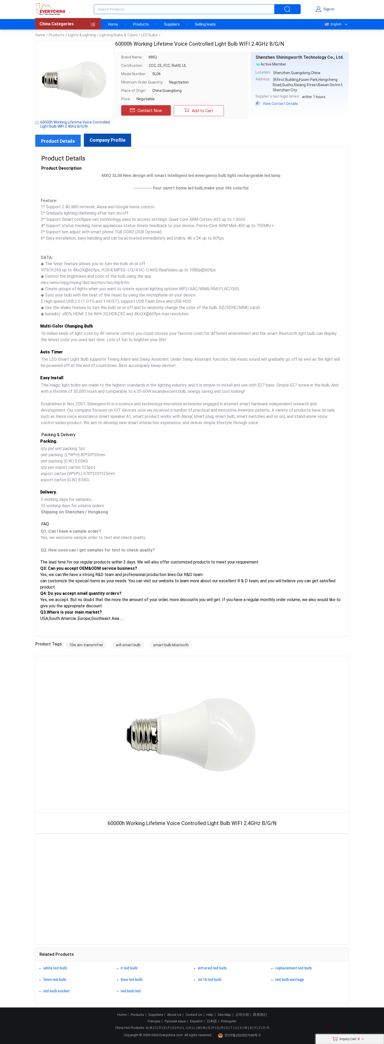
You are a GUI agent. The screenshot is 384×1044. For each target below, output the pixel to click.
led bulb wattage (289, 979)
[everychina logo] (50, 9)
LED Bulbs (149, 35)
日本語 (212, 1021)
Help (209, 1014)
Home (113, 24)
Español (196, 1021)
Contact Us (193, 1014)
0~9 (266, 1028)
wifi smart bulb (128, 645)
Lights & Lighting (82, 35)
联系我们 (260, 1014)
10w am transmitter (86, 645)
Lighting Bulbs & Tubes (119, 35)
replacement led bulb (293, 968)
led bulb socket (56, 991)
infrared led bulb (212, 968)
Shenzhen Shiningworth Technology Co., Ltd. (299, 57)
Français (154, 1021)
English (336, 24)
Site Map (224, 1014)
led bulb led (131, 991)
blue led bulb (131, 979)
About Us (174, 1014)
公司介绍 (242, 1014)
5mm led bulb (54, 979)
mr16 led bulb (209, 979)
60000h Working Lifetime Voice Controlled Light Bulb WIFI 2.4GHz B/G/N (75, 124)
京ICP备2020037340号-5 (242, 1035)
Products (141, 24)
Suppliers (172, 24)
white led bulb (55, 968)
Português (228, 1021)
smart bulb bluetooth (171, 645)
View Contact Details (280, 104)
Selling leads (205, 24)
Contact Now (149, 110)
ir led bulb (129, 968)
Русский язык (175, 1021)
